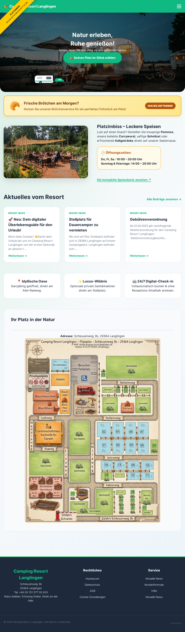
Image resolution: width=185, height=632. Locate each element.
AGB (92, 590)
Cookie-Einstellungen (92, 596)
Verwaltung (175, 623)
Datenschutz (92, 584)
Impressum (92, 578)
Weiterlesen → (17, 255)
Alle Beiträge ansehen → (164, 199)
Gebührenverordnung (148, 219)
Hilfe (154, 590)
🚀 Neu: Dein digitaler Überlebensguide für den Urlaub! (30, 224)
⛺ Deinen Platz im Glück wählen (92, 57)
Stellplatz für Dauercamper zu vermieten (83, 224)
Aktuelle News (154, 578)
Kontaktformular (154, 584)
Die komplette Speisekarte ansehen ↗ (124, 180)
